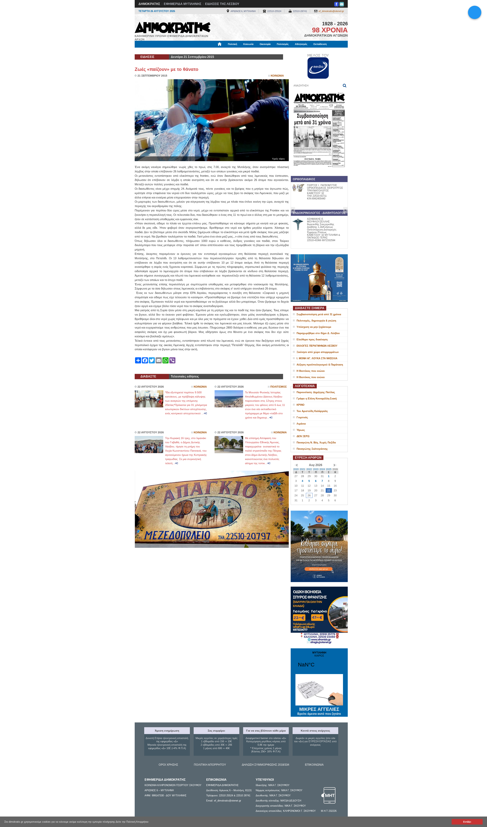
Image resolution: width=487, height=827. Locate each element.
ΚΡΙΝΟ (300, 404)
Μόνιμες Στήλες (146, 51)
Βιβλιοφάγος (182, 51)
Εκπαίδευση (320, 44)
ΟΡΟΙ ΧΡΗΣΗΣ (168, 764)
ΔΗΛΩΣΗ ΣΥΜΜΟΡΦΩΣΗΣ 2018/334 (265, 764)
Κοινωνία (248, 44)
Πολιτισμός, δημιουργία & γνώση (316, 320)
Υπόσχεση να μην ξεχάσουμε (314, 327)
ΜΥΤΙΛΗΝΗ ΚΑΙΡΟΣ (319, 661)
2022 (309, 469)
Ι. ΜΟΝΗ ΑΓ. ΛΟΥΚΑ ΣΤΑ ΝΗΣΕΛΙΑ (317, 358)
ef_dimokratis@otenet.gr (331, 11)
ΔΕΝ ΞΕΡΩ (303, 436)
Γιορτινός (302, 417)
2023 (315, 469)
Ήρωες (301, 430)
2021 (302, 469)
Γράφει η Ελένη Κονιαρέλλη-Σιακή (317, 398)
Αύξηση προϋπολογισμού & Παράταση (320, 364)
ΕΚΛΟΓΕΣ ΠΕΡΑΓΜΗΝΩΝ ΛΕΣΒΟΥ (317, 345)
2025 (328, 469)
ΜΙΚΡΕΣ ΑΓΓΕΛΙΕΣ (319, 711)
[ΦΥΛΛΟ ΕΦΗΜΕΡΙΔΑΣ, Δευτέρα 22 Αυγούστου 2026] (319, 172)
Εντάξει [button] (467, 822)
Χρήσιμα (212, 51)
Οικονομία (265, 44)
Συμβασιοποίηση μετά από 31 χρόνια (319, 314)
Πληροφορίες (243, 51)
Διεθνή (226, 51)
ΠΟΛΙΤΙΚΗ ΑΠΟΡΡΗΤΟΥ (210, 764)
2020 (296, 469)
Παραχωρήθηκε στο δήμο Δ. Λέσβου (318, 333)
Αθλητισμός (301, 44)
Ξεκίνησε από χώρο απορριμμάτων (318, 352)
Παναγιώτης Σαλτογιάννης (312, 448)
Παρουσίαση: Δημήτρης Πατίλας (316, 392)
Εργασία (164, 51)
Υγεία (198, 51)
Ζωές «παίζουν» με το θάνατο (166, 69)
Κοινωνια (277, 75)
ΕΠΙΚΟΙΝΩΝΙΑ (314, 764)
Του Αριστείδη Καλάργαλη (312, 411)
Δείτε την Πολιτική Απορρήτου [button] (132, 821)
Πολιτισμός (283, 44)
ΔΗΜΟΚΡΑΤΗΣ (149, 4)
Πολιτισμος (278, 386)
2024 (322, 469)
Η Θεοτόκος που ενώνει (311, 371)
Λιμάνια (301, 423)
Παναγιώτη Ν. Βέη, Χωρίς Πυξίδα (316, 442)
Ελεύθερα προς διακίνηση (312, 339)
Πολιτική (232, 44)
